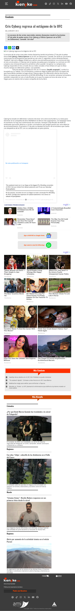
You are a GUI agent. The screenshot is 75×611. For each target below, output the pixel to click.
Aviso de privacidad (9, 584)
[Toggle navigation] (6, 4)
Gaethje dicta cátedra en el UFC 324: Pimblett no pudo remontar (30, 377)
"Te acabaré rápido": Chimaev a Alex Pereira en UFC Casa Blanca (30, 380)
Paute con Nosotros (20, 591)
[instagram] (54, 4)
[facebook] (71, 4)
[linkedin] (62, 4)
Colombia (10, 406)
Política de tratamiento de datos (13, 587)
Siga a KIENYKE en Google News (34, 235)
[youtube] (66, 4)
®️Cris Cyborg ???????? (33, 199)
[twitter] (58, 4)
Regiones (10, 449)
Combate (9, 17)
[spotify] (46, 4)
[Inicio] (26, 3)
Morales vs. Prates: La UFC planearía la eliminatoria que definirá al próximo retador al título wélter (37, 387)
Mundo (9, 492)
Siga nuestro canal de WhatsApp (34, 245)
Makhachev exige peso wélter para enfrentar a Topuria (27, 383)
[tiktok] (50, 4)
